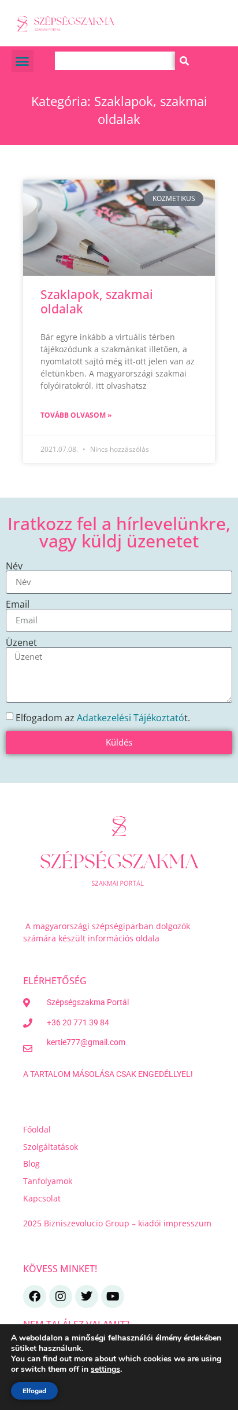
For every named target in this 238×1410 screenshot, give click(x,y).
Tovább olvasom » (75, 415)
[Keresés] (184, 61)
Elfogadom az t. (103, 717)
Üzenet (21, 642)
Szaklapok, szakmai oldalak (96, 301)
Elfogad (34, 1391)
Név (14, 566)
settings (105, 1369)
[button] (23, 61)
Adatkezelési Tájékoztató (130, 717)
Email (17, 604)
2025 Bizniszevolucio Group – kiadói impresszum (118, 1223)
